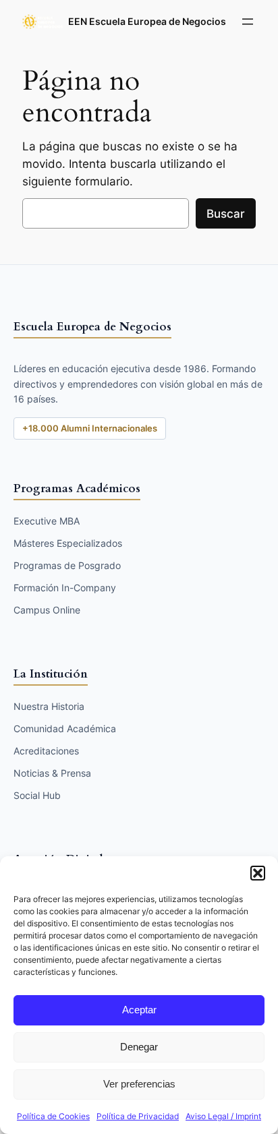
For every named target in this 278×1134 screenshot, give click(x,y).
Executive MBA (46, 521)
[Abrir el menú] (248, 21)
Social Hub (37, 795)
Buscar (225, 213)
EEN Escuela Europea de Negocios (147, 21)
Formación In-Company (64, 587)
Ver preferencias (139, 1084)
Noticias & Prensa (52, 773)
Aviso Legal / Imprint (223, 1116)
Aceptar (139, 1009)
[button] (258, 873)
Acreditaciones (46, 750)
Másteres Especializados (67, 543)
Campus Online (46, 610)
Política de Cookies (53, 1116)
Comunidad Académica (64, 728)
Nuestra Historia (48, 706)
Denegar (139, 1046)
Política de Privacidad (137, 1116)
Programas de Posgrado (67, 565)
